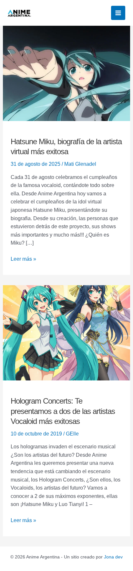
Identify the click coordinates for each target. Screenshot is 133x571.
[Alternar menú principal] (118, 13)
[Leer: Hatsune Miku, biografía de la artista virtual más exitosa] (66, 73)
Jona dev (113, 556)
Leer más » (23, 258)
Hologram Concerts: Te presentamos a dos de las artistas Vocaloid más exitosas (63, 411)
